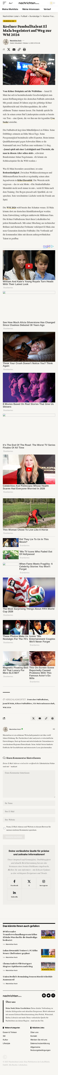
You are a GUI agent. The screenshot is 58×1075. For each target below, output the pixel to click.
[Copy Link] (19, 49)
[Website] (54, 729)
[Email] (14, 49)
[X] (29, 883)
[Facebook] (14, 883)
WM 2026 (11, 207)
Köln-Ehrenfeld (24, 180)
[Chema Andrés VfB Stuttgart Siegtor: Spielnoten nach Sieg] (48, 966)
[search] (45, 3)
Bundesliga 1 (9, 21)
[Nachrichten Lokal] (29, 3)
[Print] (24, 49)
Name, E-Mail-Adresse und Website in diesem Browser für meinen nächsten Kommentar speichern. (28, 828)
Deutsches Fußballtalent (37, 699)
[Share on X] (8, 49)
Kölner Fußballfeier (23, 703)
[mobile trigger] (5, 3)
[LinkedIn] (14, 894)
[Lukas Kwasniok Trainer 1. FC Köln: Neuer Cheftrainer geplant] (48, 953)
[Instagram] (43, 883)
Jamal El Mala (8, 703)
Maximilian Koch (15, 40)
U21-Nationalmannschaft (43, 703)
